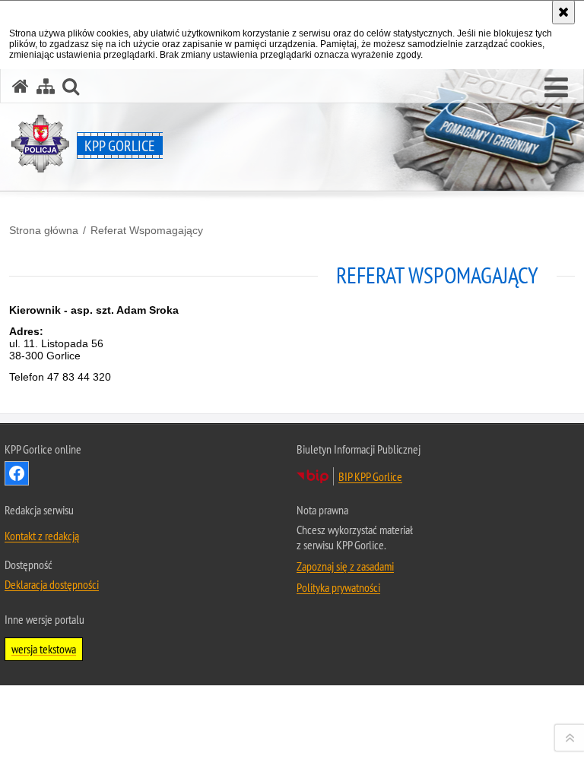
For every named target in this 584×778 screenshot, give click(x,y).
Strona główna (43, 230)
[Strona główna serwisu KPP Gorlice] (20, 86)
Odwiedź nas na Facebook (17, 473)
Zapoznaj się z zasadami (345, 566)
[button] (556, 88)
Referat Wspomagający (146, 230)
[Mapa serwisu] (45, 86)
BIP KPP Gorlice (370, 476)
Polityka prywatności (338, 587)
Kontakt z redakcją (42, 535)
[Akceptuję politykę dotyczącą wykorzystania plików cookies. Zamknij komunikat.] (563, 12)
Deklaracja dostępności (52, 584)
